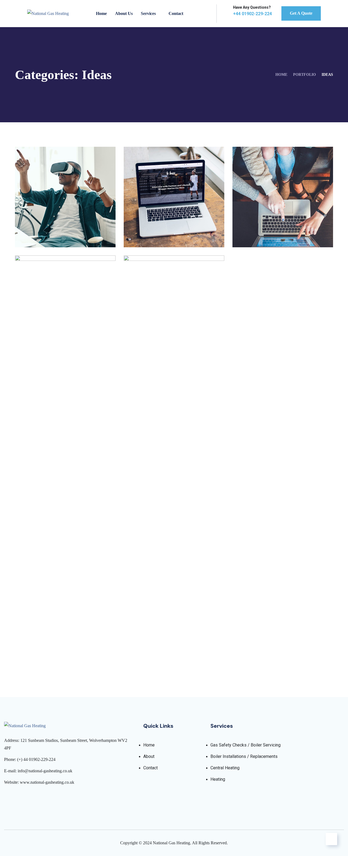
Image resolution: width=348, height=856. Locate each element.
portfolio (304, 75)
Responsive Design (51, 641)
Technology (164, 235)
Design (33, 235)
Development (41, 651)
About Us (124, 13)
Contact (176, 13)
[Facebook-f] (6, 797)
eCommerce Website (272, 226)
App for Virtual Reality (58, 226)
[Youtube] (35, 797)
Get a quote (301, 13)
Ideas (51, 235)
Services (148, 13)
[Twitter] (16, 797)
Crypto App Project (162, 641)
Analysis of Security (162, 226)
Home (101, 13)
